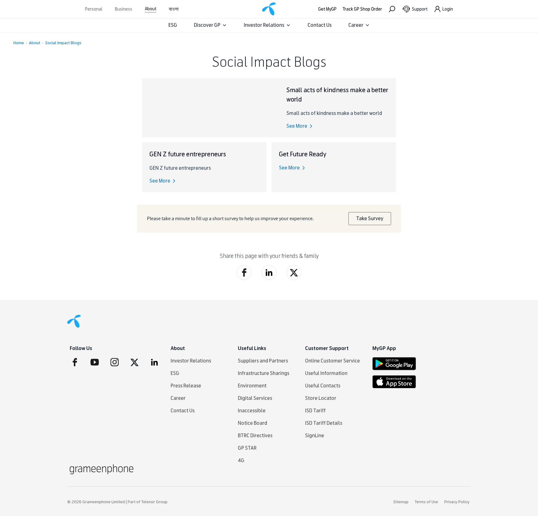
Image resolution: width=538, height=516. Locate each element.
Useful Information (326, 373)
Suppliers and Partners (263, 361)
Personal (93, 9)
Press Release (186, 386)
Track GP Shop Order (362, 9)
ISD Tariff (315, 411)
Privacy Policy (457, 501)
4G (241, 460)
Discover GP (207, 25)
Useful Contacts (322, 386)
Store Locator (320, 398)
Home (18, 42)
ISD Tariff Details (323, 423)
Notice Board (252, 423)
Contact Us (320, 25)
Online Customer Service (332, 361)
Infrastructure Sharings (263, 373)
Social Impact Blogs (63, 42)
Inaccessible (252, 411)
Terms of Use (426, 501)
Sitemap (400, 501)
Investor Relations (264, 25)
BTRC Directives (255, 435)
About (150, 9)
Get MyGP (327, 9)
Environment (252, 386)
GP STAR (247, 448)
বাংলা (174, 9)
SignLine (314, 435)
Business (123, 9)
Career (355, 25)
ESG (172, 25)
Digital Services (255, 398)
